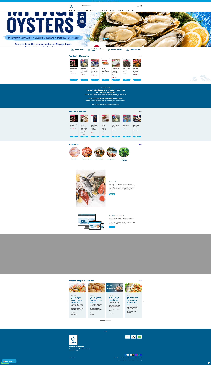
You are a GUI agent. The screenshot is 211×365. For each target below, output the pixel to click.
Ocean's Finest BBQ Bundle (136, 125)
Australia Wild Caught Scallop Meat (84, 70)
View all (140, 56)
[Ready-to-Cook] (111, 152)
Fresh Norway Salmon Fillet (105, 70)
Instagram (133, 360)
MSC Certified (121, 10)
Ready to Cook (112, 10)
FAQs (133, 10)
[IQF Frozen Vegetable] (124, 152)
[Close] (14, 361)
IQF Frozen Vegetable (124, 159)
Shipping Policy (134, 357)
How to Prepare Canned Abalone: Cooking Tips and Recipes (96, 299)
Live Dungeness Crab (126, 125)
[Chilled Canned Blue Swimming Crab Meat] (95, 63)
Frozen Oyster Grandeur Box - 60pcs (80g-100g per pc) (83, 127)
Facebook (129, 360)
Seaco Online (73, 357)
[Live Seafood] (99, 152)
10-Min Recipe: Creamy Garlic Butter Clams (114, 298)
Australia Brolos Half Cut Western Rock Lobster (95, 126)
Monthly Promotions (73, 10)
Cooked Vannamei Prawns (136, 70)
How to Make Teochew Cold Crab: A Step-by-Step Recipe (77, 299)
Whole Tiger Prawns (126, 69)
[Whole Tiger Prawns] (127, 63)
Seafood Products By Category (122, 360)
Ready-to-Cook (111, 159)
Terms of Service (128, 357)
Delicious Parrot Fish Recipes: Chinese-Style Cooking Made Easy (132, 300)
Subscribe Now (138, 40)
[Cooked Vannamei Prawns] (137, 63)
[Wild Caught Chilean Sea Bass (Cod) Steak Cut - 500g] (116, 63)
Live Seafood (103, 10)
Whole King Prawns (73, 69)
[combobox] (105, 5)
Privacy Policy (116, 357)
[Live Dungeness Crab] (127, 118)
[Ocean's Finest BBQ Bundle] (137, 118)
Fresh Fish (74, 159)
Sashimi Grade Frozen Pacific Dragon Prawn (104, 127)
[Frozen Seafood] (87, 152)
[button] (141, 6)
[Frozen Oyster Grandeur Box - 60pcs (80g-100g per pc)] (84, 118)
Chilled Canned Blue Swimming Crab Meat (95, 70)
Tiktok (138, 360)
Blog (141, 360)
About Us (128, 10)
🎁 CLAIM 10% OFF (8, 361)
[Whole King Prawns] (74, 63)
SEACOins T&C (122, 357)
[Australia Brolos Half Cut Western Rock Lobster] (95, 118)
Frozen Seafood (93, 10)
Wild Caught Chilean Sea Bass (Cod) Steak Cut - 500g (116, 71)
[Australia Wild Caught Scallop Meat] (84, 63)
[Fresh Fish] (74, 152)
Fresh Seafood (84, 10)
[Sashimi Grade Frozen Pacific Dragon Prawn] (105, 118)
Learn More (112, 194)
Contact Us (140, 357)
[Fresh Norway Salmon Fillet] (105, 63)
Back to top (105, 331)
